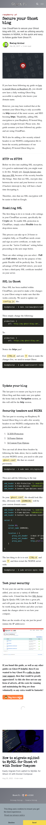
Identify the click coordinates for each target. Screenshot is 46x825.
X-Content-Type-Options (18, 442)
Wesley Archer (17, 43)
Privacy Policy (16, 800)
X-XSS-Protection (15, 433)
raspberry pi (9, 14)
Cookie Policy (31, 800)
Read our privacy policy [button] (14, 815)
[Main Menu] (42, 4)
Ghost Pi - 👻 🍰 (20, 795)
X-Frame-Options (15, 438)
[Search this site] (37, 4)
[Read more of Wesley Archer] (5, 45)
